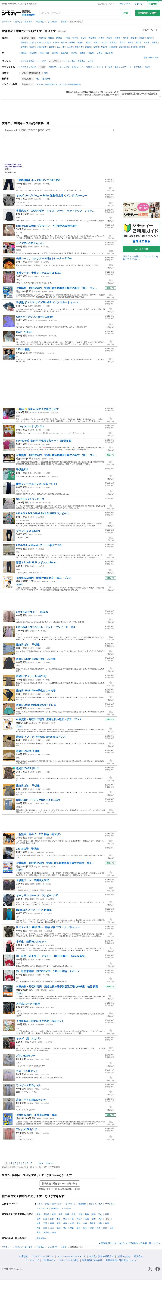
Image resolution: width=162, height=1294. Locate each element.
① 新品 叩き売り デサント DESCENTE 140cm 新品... (51, 956)
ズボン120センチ (26, 1055)
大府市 (88, 42)
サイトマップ (32, 1260)
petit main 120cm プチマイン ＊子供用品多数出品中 (47, 226)
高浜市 (122, 42)
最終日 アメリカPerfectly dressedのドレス (41, 736)
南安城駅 (37, 444)
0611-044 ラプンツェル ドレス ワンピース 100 (45, 627)
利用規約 (23, 1256)
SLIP (18, 569)
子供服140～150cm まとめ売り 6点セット (40, 1021)
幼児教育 (138, 67)
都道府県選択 (28, 15)
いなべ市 (37, 581)
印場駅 (38, 960)
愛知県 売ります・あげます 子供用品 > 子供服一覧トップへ (130, 1243)
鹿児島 (46, 1232)
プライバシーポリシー (42, 1256)
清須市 (32, 47)
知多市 (96, 42)
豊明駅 (36, 262)
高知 (78, 1228)
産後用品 (81, 61)
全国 (38, 1214)
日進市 (147, 42)
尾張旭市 (113, 42)
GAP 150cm (24, 332)
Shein (18, 666)
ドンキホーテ (70, 1204)
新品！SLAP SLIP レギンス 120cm (36, 562)
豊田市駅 (36, 229)
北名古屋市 (42, 47)
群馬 (100, 1219)
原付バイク (56, 1204)
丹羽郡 (134, 47)
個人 (38, 79)
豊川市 (101, 38)
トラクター (66, 1208)
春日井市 (92, 38)
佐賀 (92, 1228)
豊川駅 (38, 503)
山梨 (45, 1219)
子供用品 (40, 22)
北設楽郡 (113, 47)
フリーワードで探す (69, 1260)
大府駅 (45, 1118)
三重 (31, 581)
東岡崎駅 (37, 306)
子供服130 (22, 469)
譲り (17, 339)
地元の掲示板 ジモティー (106, 4)
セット (18, 324)
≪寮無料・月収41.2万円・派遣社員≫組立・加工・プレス (49, 719)
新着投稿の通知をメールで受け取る (140, 93)
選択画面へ (41, 1238)
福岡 (85, 1228)
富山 (100, 1214)
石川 (107, 1214)
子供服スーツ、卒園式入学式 (32, 880)
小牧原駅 (44, 990)
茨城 (87, 1219)
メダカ (39, 1204)
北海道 (46, 1214)
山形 (80, 1214)
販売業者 (46, 79)
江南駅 (55, 53)
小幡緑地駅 (40, 852)
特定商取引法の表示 (92, 1260)
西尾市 (150, 38)
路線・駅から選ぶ (151, 57)
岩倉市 (130, 42)
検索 (126, 13)
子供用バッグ (77, 67)
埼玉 (65, 1219)
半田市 (83, 38)
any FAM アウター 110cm (32, 612)
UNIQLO (19, 280)
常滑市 (40, 42)
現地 (17, 552)
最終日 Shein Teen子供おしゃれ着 (36, 659)
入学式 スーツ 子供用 (28, 1003)
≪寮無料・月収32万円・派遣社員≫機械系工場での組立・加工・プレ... (56, 288)
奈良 (85, 1223)
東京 (58, 1219)
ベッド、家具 (106, 67)
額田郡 (142, 47)
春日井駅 (33, 53)
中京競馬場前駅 (41, 320)
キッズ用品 (52, 22)
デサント (19, 963)
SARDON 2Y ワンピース (30, 499)
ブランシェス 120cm (28, 531)
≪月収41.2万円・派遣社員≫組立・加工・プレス (44, 577)
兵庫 (65, 1223)
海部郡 (96, 47)
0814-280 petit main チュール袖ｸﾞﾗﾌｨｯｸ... (39, 545)
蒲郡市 (24, 42)
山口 (52, 1228)
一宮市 (67, 38)
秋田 (74, 1214)
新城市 (72, 42)
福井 (38, 1219)
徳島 (58, 1228)
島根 (107, 1223)
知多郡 (104, 47)
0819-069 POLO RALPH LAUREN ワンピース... (43, 513)
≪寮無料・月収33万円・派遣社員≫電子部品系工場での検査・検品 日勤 (57, 986)
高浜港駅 (37, 473)
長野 (52, 1219)
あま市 (70, 47)
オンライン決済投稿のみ (46, 84)
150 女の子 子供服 (27, 848)
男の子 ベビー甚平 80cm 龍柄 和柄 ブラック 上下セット (48, 927)
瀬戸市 (75, 38)
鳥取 (100, 1223)
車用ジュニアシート (123, 67)
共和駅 (36, 803)
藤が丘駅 (109, 53)
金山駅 (38, 487)
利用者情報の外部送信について (121, 1260)
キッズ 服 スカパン (28, 1038)
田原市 (155, 42)
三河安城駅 (38, 838)
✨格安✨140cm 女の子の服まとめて (37, 409)
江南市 (48, 42)
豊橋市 (51, 38)
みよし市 (61, 47)
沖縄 (54, 1232)
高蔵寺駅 (64, 53)
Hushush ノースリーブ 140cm (34, 910)
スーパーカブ (42, 1208)
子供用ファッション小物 (58, 67)
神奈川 (79, 1219)
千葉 (72, 1219)
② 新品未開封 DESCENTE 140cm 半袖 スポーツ (47, 971)
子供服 (64, 22)
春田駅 (91, 53)
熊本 (98, 1228)
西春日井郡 (124, 47)
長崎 (112, 1228)
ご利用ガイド (48, 1260)
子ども (18, 1106)
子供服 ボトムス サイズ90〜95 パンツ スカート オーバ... (48, 302)
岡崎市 (59, 38)
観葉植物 (82, 1204)
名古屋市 (42, 38)
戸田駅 (37, 1059)
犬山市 (32, 42)
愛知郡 (88, 47)
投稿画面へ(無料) (147, 13)
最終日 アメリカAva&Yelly (31, 676)
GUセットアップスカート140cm (34, 316)
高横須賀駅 (40, 1007)
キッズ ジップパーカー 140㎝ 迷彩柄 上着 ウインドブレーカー (51, 195)
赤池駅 (74, 53)
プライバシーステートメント (71, 1256)
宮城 (67, 1214)
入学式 (18, 887)
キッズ (18, 187)
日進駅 (100, 53)
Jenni (18, 1045)
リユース (19, 634)
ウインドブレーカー (23, 202)
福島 (87, 1214)
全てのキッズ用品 (28, 67)
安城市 (142, 38)
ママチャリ (110, 1204)
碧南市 (117, 38)
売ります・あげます (24, 22)
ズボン (18, 416)
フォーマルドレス (22, 491)
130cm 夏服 (23, 349)
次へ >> (49, 1163)
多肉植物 (55, 1208)
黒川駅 (38, 430)
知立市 (104, 42)
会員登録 (153, 4)
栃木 (94, 1219)
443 (41, 1163)
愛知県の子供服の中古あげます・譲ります (29, 31)
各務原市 (37, 292)
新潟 (94, 1214)
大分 (105, 1228)
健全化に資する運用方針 (101, 1256)
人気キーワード (150, 30)
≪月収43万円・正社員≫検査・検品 (36, 1115)
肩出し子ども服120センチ (31, 1099)
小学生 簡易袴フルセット (31, 941)
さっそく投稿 (141, 249)
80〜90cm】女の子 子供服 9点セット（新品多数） (45, 440)
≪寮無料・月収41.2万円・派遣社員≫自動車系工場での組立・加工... (55, 863)
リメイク (19, 233)
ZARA (18, 217)
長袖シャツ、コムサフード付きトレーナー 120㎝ (44, 258)
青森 (54, 1214)
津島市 (109, 38)
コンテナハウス (95, 1204)
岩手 (60, 1214)
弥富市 (52, 47)
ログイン (138, 4)
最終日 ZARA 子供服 (28, 751)
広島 (45, 1228)
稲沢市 (64, 42)
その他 (90, 61)
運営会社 (138, 1256)
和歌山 (93, 1223)
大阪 (58, 1223)
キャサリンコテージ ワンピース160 (37, 895)
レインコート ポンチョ (30, 426)
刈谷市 (125, 38)
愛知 (25, 183)
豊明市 (138, 42)
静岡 (52, 1223)
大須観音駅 (40, 1025)
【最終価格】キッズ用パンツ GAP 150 (38, 180)
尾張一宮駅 (44, 53)
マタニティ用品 (68, 61)
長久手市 (79, 47)
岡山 (38, 1228)
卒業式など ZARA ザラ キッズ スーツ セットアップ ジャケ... (55, 210)
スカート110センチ (27, 1071)
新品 (17, 978)
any (17, 619)
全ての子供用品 (27, 61)
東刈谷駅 (37, 184)
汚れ (17, 917)
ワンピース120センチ (28, 1085)
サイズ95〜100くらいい (30, 243)
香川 (65, 1228)
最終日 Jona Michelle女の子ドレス (36, 705)
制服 (47, 1204)
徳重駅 (82, 53)
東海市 (80, 42)
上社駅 (38, 648)
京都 (72, 1223)
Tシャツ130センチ (26, 1129)
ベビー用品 (41, 61)
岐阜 (31, 291)
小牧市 (56, 42)
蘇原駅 (44, 292)
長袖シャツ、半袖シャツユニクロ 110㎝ (39, 272)
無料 (46, 73)
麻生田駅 (45, 581)
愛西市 (24, 47)
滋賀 (78, 1223)
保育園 (18, 250)
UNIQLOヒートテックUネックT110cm (38, 800)
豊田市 (134, 38)
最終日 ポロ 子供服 (28, 644)
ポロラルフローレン (23, 520)
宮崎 (38, 1232)
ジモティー (7, 22)
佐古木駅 (37, 199)
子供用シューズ (92, 67)
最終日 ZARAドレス (27, 768)
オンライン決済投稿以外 (70, 84)
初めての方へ (125, 4)
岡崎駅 (24, 53)
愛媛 (72, 1228)
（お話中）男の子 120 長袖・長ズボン (39, 834)
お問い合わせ (124, 1256)
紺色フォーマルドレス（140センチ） (37, 484)
